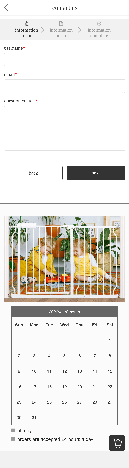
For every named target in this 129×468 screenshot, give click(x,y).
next (96, 172)
